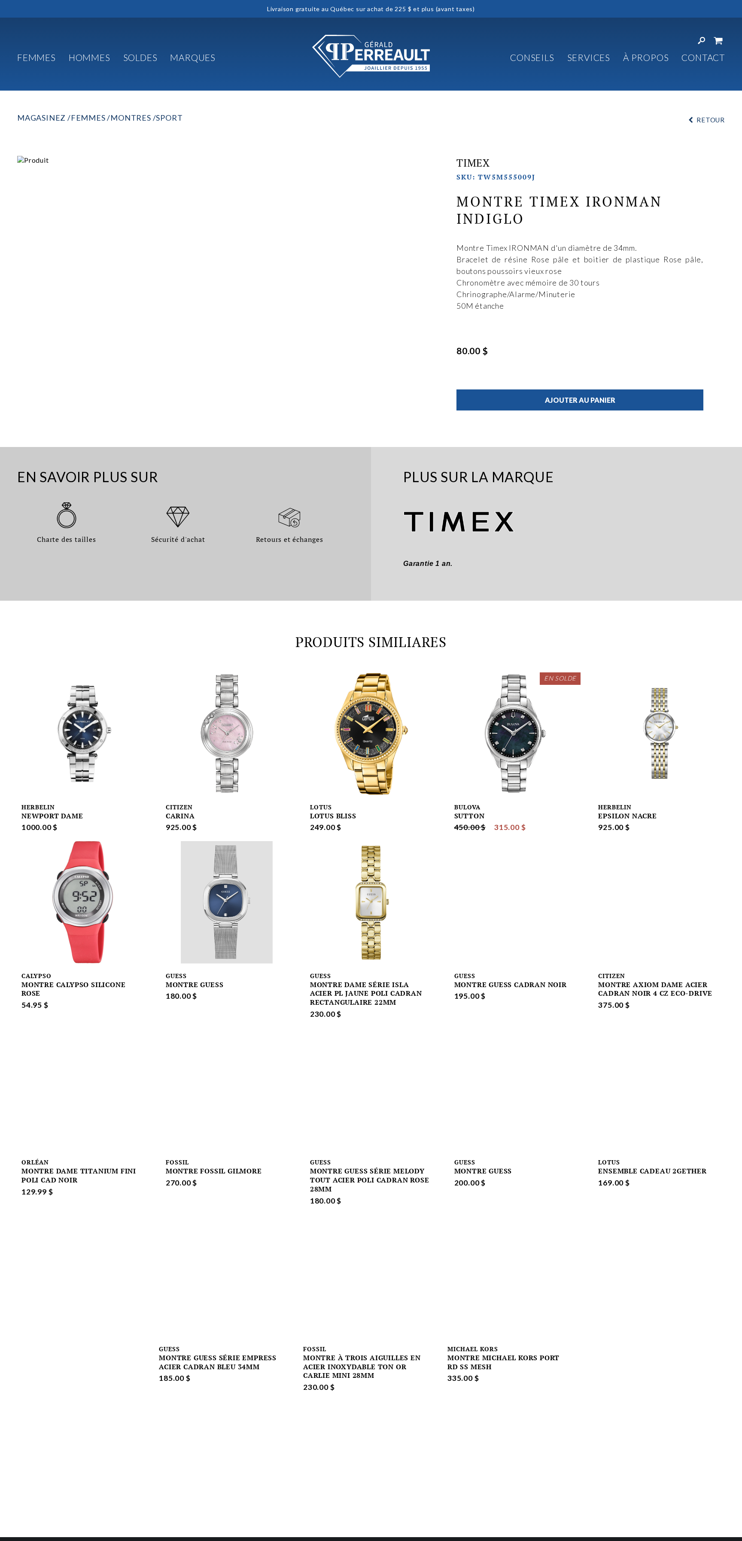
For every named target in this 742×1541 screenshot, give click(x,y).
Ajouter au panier (580, 400)
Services (588, 57)
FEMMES (36, 57)
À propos (646, 57)
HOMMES (89, 57)
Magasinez (41, 117)
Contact (703, 57)
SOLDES (140, 57)
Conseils (532, 57)
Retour (710, 120)
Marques (193, 57)
